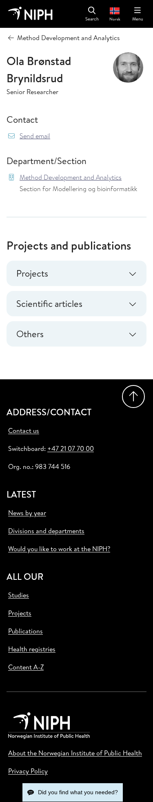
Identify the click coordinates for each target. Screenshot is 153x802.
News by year (27, 512)
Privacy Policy (28, 770)
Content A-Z (26, 666)
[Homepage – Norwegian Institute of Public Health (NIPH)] (30, 14)
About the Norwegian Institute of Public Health (75, 752)
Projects (19, 612)
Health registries (31, 648)
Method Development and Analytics (71, 177)
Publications (25, 630)
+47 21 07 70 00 (70, 448)
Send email (35, 136)
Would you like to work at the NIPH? (59, 548)
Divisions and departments (46, 530)
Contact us (23, 430)
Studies (18, 594)
